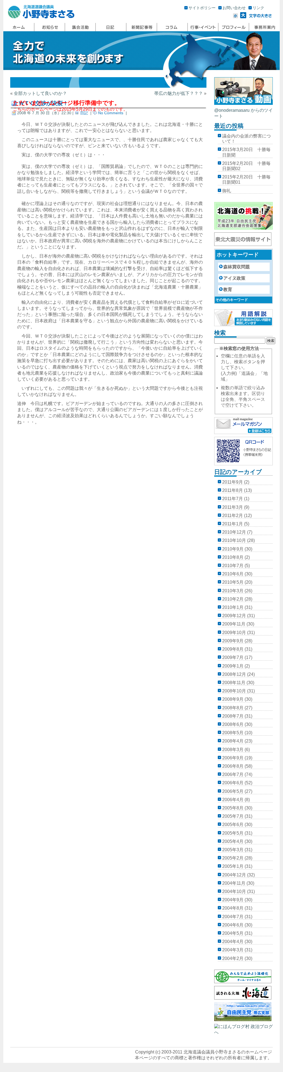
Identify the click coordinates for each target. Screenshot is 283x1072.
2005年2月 (232, 858)
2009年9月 (232, 640)
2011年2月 (232, 515)
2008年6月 (232, 724)
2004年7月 (232, 916)
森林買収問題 (236, 266)
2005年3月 (232, 849)
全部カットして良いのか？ (40, 93)
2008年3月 (232, 749)
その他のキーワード (232, 300)
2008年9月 (232, 699)
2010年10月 (234, 540)
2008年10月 (234, 691)
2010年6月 (232, 574)
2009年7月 (232, 657)
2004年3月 (232, 950)
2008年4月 (232, 741)
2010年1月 (232, 607)
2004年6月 (232, 925)
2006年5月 (232, 791)
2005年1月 (232, 866)
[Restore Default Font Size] (260, 16)
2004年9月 (232, 899)
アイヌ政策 (234, 278)
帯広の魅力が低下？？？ (178, 93)
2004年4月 (232, 941)
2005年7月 (232, 816)
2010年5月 (232, 582)
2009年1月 (232, 666)
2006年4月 (232, 799)
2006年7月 (232, 774)
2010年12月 (234, 532)
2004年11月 (233, 883)
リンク (258, 8)
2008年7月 (232, 716)
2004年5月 (232, 933)
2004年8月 (232, 908)
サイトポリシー (202, 8)
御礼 (226, 190)
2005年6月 (232, 824)
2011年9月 (232, 482)
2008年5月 (232, 732)
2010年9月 (232, 549)
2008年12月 (234, 674)
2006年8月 (232, 766)
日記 (84, 113)
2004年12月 (234, 875)
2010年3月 (232, 590)
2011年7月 (232, 498)
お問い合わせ (234, 8)
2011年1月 (232, 523)
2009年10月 (234, 632)
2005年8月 (232, 808)
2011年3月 (232, 507)
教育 (227, 289)
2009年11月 (233, 624)
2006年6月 (232, 782)
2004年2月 (232, 958)
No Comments (110, 113)
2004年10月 (234, 891)
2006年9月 (232, 758)
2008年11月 (233, 682)
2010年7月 (232, 565)
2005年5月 (232, 833)
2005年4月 (232, 841)
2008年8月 (232, 707)
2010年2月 (232, 599)
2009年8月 (232, 649)
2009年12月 (234, 615)
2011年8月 (232, 490)
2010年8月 (232, 557)
